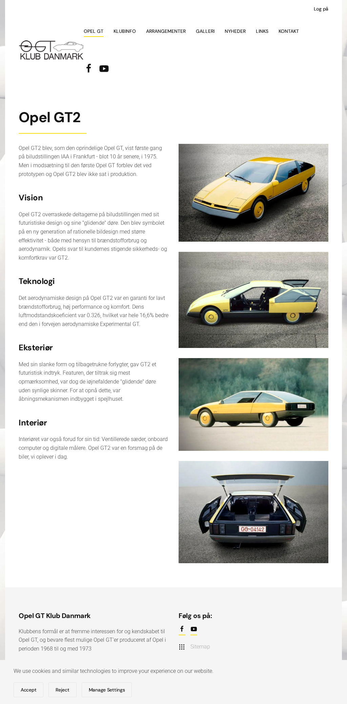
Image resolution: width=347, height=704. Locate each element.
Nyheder (235, 31)
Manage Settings (107, 690)
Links (262, 31)
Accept (28, 690)
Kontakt (289, 31)
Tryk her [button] (253, 202)
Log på (321, 9)
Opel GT (93, 31)
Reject (62, 690)
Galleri (205, 31)
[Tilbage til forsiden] (51, 50)
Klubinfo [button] (125, 31)
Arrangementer (166, 31)
